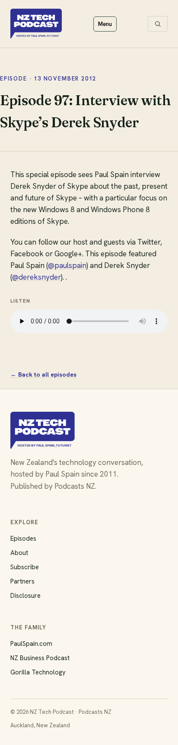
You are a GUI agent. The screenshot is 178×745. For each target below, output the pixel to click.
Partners (22, 581)
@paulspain (67, 265)
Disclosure (25, 595)
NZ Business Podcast (40, 658)
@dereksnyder (36, 277)
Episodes (23, 538)
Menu (105, 24)
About (19, 552)
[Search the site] (158, 24)
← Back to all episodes (43, 374)
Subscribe (24, 567)
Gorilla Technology (38, 672)
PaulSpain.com (31, 643)
